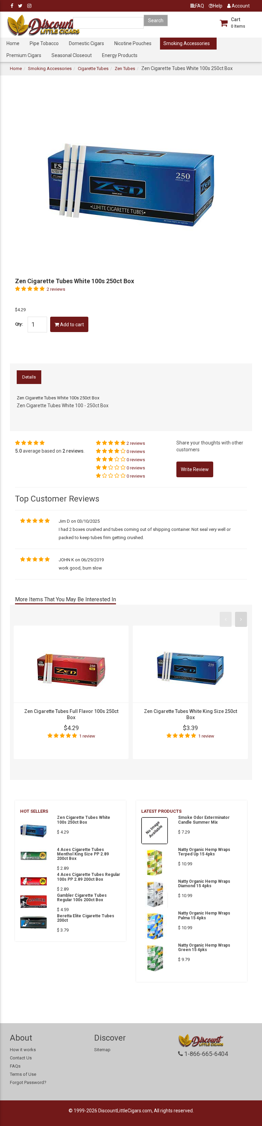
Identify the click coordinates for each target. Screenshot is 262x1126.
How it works (23, 1049)
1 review (87, 736)
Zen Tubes (125, 68)
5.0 (18, 451)
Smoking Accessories (186, 43)
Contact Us (21, 1057)
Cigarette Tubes (93, 68)
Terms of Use (23, 1074)
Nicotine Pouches (132, 43)
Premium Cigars (23, 55)
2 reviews (56, 289)
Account (240, 6)
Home (12, 43)
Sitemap (102, 1049)
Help (217, 6)
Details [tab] (29, 377)
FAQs (15, 1066)
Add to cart (71, 324)
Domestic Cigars (86, 43)
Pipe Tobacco (44, 43)
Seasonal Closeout (72, 55)
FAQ (199, 6)
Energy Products (119, 55)
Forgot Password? (28, 1082)
